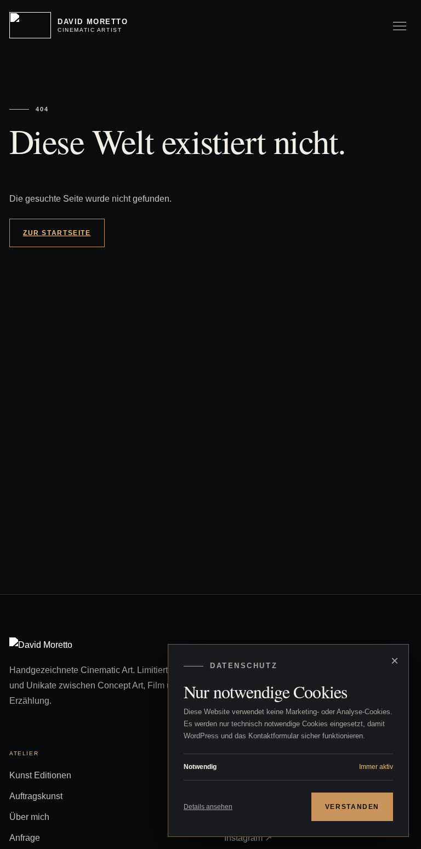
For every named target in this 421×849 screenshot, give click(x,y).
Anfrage (24, 837)
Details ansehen (208, 807)
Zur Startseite (57, 233)
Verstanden (352, 807)
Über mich (29, 817)
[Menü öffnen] (400, 25)
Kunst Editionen (40, 775)
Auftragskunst (35, 796)
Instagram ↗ (248, 837)
